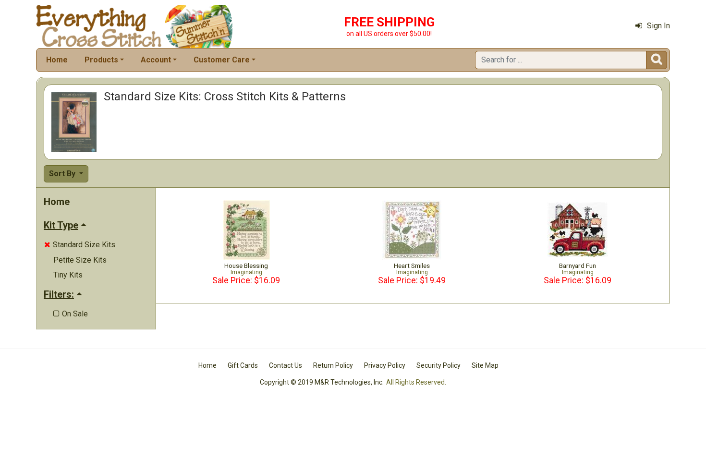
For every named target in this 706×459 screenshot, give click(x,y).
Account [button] (156, 59)
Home (57, 59)
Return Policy (333, 365)
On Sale (70, 313)
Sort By (63, 173)
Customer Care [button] (222, 59)
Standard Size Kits (79, 244)
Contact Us (285, 365)
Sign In (658, 25)
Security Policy (438, 365)
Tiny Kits (68, 274)
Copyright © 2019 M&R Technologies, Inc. (322, 382)
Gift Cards (243, 365)
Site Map (485, 365)
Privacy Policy (384, 365)
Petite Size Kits (80, 260)
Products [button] (101, 59)
